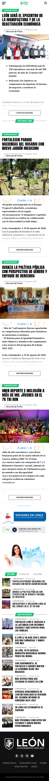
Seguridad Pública (9, 763)
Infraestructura (21, 766)
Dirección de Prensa (14, 32)
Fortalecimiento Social (28, 763)
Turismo (34, 766)
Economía (43, 763)
